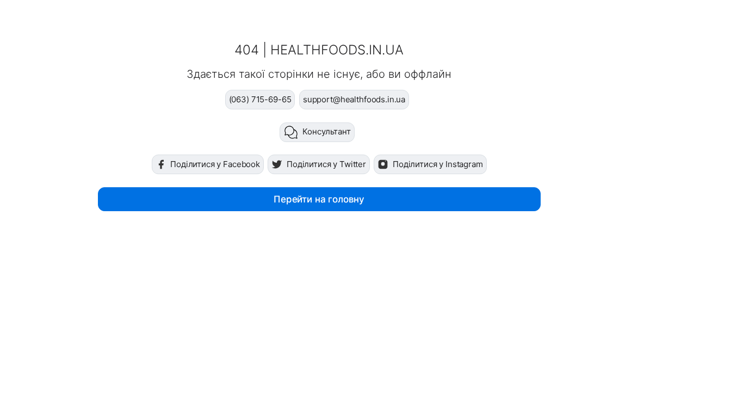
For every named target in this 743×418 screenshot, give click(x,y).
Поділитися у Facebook (215, 164)
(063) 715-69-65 (260, 99)
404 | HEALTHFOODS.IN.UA (319, 50)
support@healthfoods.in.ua (354, 99)
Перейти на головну (319, 199)
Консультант (326, 131)
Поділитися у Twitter (326, 164)
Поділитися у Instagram (438, 164)
